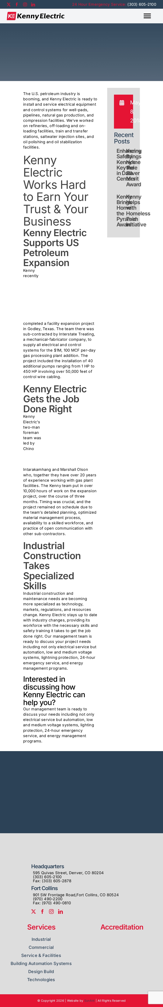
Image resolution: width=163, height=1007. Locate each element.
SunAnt (89, 1000)
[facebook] (17, 4)
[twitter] (9, 4)
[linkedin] (33, 4)
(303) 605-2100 (141, 4)
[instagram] (25, 4)
